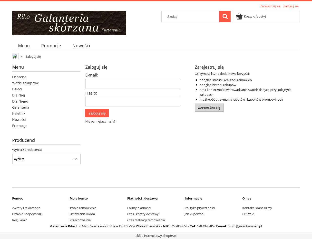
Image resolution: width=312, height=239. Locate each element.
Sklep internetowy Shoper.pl (156, 235)
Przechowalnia (80, 220)
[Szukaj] (225, 16)
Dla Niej (18, 95)
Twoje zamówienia (83, 208)
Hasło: (91, 93)
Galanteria (20, 107)
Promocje (19, 125)
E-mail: (91, 75)
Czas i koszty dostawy (143, 214)
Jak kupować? (194, 214)
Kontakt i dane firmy (257, 208)
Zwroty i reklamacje (26, 208)
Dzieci (17, 89)
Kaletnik (18, 113)
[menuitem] (23, 45)
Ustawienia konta (82, 214)
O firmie (248, 214)
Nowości (19, 119)
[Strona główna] (69, 22)
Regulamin (20, 220)
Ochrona (19, 77)
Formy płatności (139, 208)
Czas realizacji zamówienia (146, 220)
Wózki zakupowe (25, 83)
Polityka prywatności (200, 208)
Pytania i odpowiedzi (27, 214)
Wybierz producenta (27, 149)
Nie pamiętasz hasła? (100, 121)
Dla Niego (20, 101)
